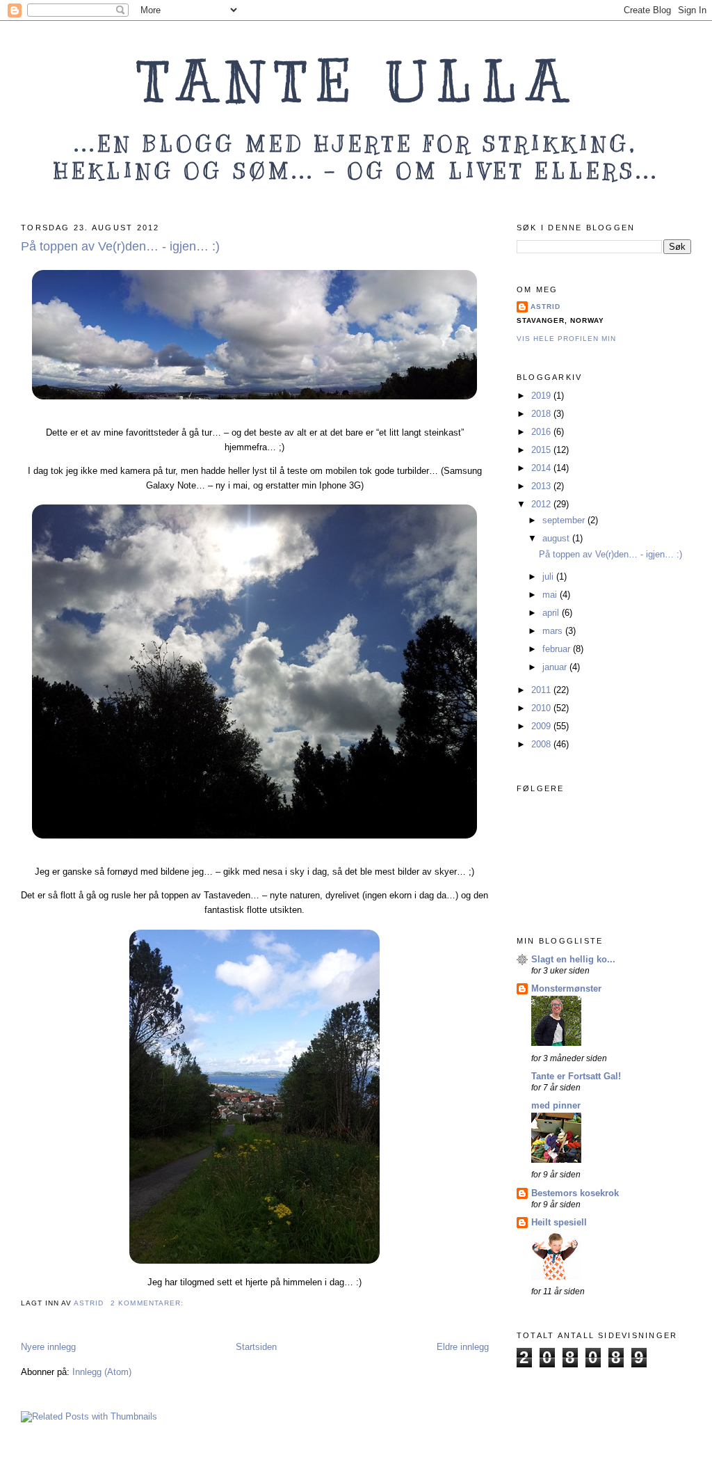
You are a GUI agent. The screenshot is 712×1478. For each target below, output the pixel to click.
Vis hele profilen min (566, 338)
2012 (542, 504)
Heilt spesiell (559, 1222)
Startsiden (256, 1347)
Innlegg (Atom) (101, 1372)
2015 (542, 450)
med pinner (556, 1105)
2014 (542, 468)
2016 (542, 432)
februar (557, 649)
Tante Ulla (356, 81)
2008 (542, 744)
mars (553, 631)
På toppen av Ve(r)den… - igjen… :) (120, 246)
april (552, 612)
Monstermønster (566, 988)
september (565, 520)
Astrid (545, 306)
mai (551, 594)
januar (555, 667)
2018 (542, 413)
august (557, 538)
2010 (542, 708)
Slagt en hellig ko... (573, 959)
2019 (542, 395)
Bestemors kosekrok (575, 1193)
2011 (542, 690)
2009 (542, 726)
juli (549, 576)
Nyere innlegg (48, 1347)
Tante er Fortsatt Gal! (576, 1076)
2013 (542, 486)
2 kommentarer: (148, 1303)
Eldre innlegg (463, 1347)
